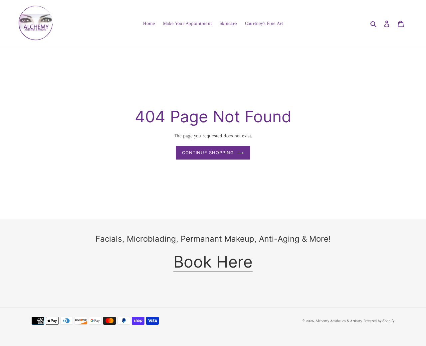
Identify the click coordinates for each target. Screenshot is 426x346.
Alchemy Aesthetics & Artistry (339, 321)
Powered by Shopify (378, 321)
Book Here (213, 262)
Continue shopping (208, 152)
